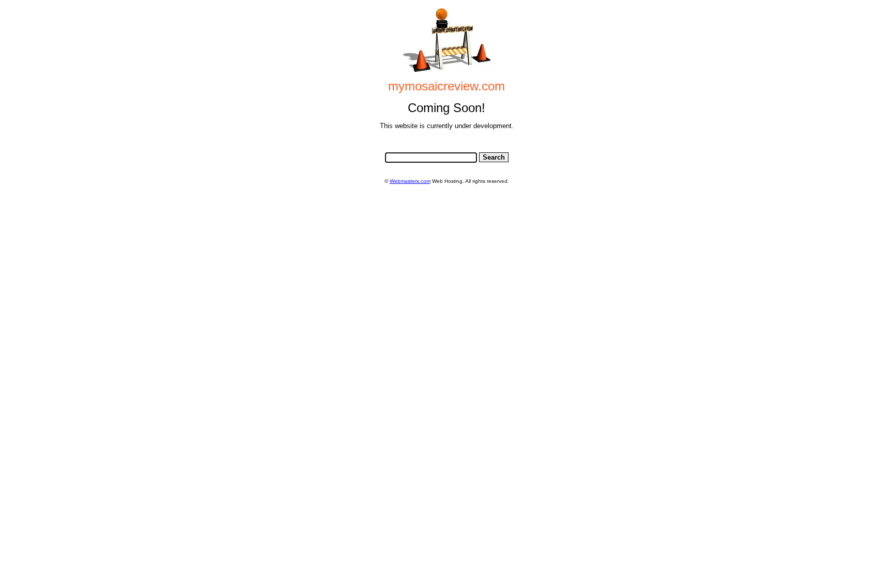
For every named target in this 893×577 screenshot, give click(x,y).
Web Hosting (447, 181)
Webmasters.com (410, 181)
